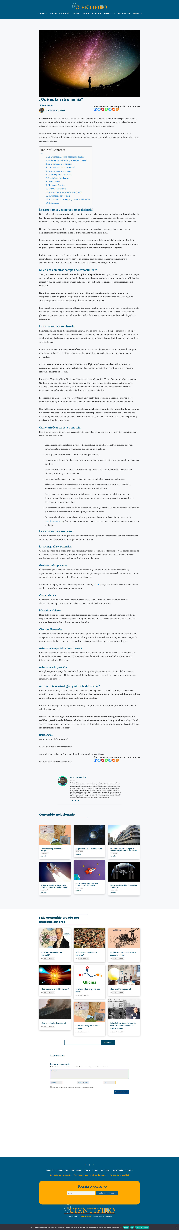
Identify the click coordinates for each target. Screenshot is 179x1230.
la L (95, 584)
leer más (43, 856)
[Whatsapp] (106, 109)
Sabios (76, 13)
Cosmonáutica (54, 181)
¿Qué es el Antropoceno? (120, 989)
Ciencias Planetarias (57, 189)
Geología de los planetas (58, 178)
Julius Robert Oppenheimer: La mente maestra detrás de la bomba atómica (123, 1026)
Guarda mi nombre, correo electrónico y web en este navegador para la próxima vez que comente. (73, 1087)
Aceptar (126, 1227)
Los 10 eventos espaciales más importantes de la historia (87, 884)
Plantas (96, 13)
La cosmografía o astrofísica (60, 174)
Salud (53, 13)
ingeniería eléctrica (54, 521)
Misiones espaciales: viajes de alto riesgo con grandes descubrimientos (54, 886)
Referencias (54, 203)
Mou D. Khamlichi (57, 110)
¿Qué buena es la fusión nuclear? (55, 989)
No (132, 1227)
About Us (67, 1175)
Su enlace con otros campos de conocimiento (67, 160)
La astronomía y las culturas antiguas (51, 850)
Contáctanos (55, 1175)
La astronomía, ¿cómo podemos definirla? (66, 157)
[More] (117, 109)
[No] (176, 1227)
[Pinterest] (102, 109)
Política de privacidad (119, 1175)
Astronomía (124, 13)
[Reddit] (113, 109)
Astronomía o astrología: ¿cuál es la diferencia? (69, 199)
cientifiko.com (86, 1216)
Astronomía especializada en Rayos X (65, 192)
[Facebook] (95, 109)
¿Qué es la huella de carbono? (53, 1023)
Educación (64, 13)
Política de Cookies (99, 1175)
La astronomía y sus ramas (59, 171)
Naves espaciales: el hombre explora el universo (123, 886)
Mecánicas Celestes (56, 185)
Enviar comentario (121, 1092)
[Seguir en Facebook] (85, 1164)
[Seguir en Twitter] (89, 1164)
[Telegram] (110, 109)
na (99, 584)
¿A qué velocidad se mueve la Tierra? (89, 849)
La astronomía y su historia (60, 164)
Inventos (137, 13)
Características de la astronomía (61, 167)
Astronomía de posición (59, 196)
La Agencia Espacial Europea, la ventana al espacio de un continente (123, 850)
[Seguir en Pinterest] (93, 1164)
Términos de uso (81, 1175)
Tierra (86, 13)
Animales (108, 13)
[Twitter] (99, 109)
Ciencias (41, 13)
